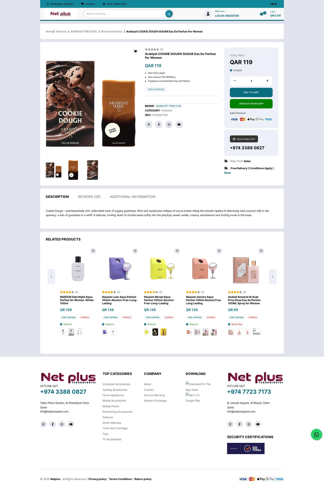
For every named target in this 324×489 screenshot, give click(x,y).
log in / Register (227, 15)
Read (227, 172)
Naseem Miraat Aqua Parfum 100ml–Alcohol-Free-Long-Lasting (159, 300)
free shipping (156, 89)
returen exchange (155, 400)
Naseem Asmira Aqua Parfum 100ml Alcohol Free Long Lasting (203, 300)
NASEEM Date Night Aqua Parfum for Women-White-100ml (77, 300)
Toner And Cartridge (115, 428)
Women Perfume (111, 31)
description (57, 197)
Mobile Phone (111, 406)
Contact (149, 389)
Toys (105, 433)
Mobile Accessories (114, 400)
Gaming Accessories (115, 389)
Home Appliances (113, 395)
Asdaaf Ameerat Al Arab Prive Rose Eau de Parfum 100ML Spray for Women (244, 300)
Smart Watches (112, 422)
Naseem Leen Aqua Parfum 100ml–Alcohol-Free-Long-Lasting (120, 300)
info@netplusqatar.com (54, 411)
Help (273, 3)
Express (85, 317)
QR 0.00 (275, 15)
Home (49, 31)
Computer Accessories (116, 384)
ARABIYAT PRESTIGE (83, 31)
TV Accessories (112, 439)
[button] (272, 276)
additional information (132, 197)
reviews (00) (89, 197)
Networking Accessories (117, 411)
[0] (261, 13)
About (147, 384)
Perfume (61, 31)
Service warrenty (154, 395)
